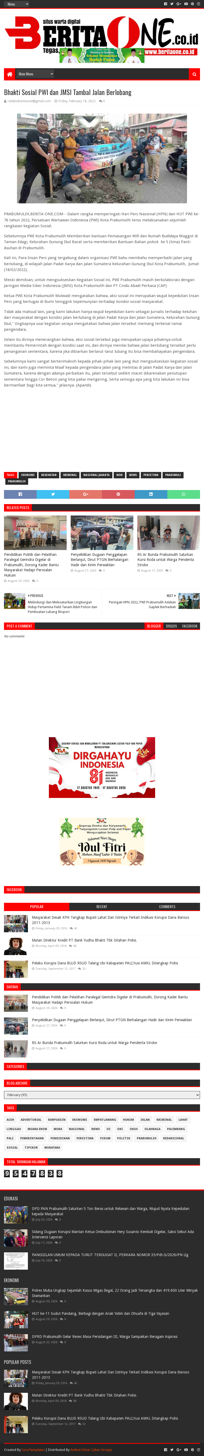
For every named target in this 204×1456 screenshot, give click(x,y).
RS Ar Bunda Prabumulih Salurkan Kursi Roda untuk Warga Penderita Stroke (165, 559)
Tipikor (31, 1147)
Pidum (105, 1138)
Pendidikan (60, 1138)
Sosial (12, 1147)
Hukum (128, 1120)
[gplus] (179, 4)
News (133, 475)
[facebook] (165, 4)
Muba (58, 1129)
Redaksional (173, 1138)
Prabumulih (17, 481)
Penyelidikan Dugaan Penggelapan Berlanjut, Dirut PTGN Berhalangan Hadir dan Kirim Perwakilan (99, 559)
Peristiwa (151, 475)
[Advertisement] (102, 429)
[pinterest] (192, 4)
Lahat (183, 1120)
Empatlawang (105, 1120)
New (119, 475)
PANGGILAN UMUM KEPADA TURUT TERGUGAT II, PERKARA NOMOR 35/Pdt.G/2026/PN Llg (110, 1255)
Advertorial (31, 1120)
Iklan (145, 1120)
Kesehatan (49, 475)
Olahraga (152, 1129)
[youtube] (186, 4)
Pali (10, 1138)
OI (108, 1129)
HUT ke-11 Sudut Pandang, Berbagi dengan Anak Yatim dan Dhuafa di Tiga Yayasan (100, 1313)
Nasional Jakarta (96, 475)
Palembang (176, 1129)
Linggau (14, 1129)
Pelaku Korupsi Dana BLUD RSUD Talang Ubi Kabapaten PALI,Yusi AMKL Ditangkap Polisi (105, 963)
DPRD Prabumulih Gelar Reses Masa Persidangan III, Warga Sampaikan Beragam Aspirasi (104, 1336)
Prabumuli (173, 475)
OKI (120, 1129)
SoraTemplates (33, 1450)
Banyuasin (57, 1120)
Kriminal (70, 475)
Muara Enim (37, 1129)
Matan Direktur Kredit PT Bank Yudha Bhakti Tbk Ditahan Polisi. (84, 940)
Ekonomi (28, 475)
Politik (123, 1138)
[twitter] (172, 4)
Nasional (77, 1129)
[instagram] (198, 4)
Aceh (10, 1120)
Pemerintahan (32, 1138)
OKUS (134, 1129)
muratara (52, 1147)
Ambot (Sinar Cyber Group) (91, 1450)
